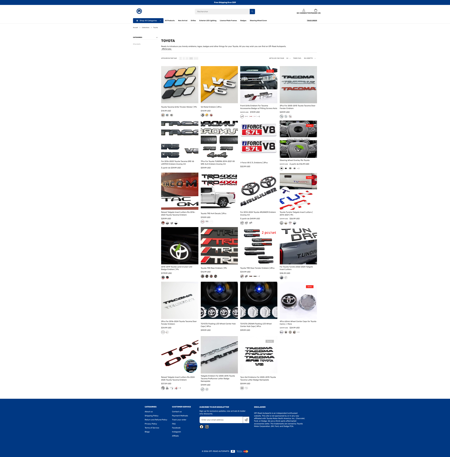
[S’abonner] (246, 420)
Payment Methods (180, 416)
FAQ (174, 424)
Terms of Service (152, 428)
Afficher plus (166, 49)
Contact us (177, 411)
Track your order (179, 420)
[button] (315, 11)
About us (149, 411)
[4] (191, 58)
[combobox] (225, 11)
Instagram (176, 432)
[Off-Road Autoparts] (139, 11)
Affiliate (175, 436)
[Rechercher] (252, 11)
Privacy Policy (151, 424)
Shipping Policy (151, 416)
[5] (196, 58)
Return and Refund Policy (156, 420)
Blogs (147, 432)
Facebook (176, 428)
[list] (180, 58)
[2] (184, 58)
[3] (187, 58)
